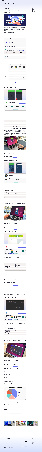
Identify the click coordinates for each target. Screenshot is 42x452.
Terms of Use (12, 446)
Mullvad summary (16, 69)
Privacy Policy (5, 446)
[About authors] (8, 5)
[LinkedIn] (26, 441)
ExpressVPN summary (20, 69)
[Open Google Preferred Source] (16, 5)
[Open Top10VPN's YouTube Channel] (17, 5)
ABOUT (25, 0)
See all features (15, 126)
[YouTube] (27, 441)
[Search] (41, 0)
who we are (19, 50)
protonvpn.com (24, 80)
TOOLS (17, 0)
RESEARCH (22, 0)
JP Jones (36, 5)
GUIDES (19, 0)
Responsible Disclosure (19, 446)
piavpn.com (12, 80)
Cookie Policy (8, 446)
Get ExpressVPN (22, 247)
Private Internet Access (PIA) (15, 10)
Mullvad (6, 43)
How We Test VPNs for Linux (34, 11)
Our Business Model (33, 442)
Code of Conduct (15, 446)
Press (32, 444)
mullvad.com (16, 80)
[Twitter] (25, 441)
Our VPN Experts (33, 440)
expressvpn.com (19, 80)
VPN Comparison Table (34, 8)
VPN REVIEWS (10, 0)
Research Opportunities (34, 443)
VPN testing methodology (15, 82)
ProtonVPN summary (24, 69)
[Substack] (29, 441)
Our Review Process (33, 441)
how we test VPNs (22, 50)
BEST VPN (7, 0)
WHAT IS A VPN (14, 0)
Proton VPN (5, 11)
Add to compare (24, 174)
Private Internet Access (8, 42)
